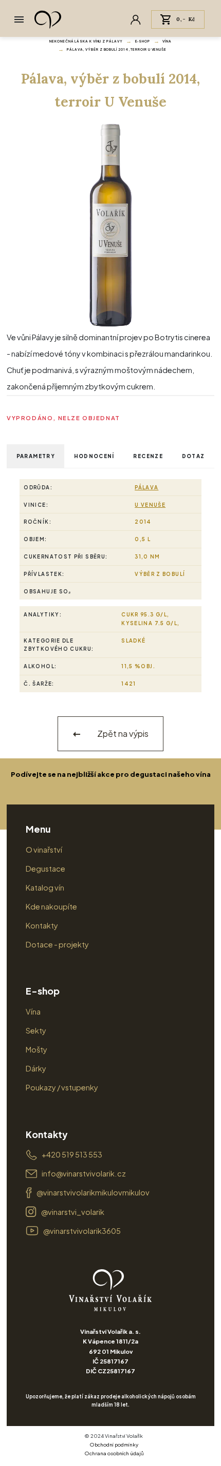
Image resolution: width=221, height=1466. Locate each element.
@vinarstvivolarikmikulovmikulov (93, 1192)
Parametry (35, 456)
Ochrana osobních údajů (114, 1453)
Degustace (45, 868)
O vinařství (44, 849)
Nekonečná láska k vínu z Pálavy (85, 41)
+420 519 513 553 (72, 1154)
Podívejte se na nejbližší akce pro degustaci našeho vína (111, 774)
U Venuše (150, 505)
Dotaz (193, 456)
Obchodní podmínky (113, 1444)
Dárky (36, 1068)
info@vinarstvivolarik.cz (84, 1173)
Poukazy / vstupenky (62, 1087)
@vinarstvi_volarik (72, 1211)
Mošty (36, 1049)
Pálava (146, 487)
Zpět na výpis (122, 733)
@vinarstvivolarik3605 (82, 1230)
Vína (167, 41)
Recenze (148, 456)
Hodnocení (94, 456)
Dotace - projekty (57, 944)
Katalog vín (45, 887)
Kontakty (42, 925)
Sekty (36, 1030)
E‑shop (142, 41)
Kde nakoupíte (51, 906)
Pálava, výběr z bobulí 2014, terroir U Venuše (117, 49)
